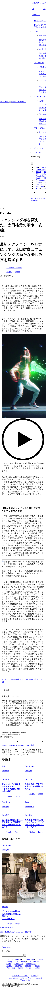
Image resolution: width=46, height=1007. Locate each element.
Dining (32, 832)
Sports (17, 272)
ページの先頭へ (6, 928)
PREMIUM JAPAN (20, 976)
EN (44, 9)
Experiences (16, 959)
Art (37, 174)
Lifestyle (18, 966)
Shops (38, 188)
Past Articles (6, 947)
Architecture (40, 176)
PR (37, 167)
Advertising (13, 978)
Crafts (38, 178)
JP (33, 9)
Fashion (39, 184)
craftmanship (41, 170)
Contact (39, 978)
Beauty (37, 966)
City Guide (19, 964)
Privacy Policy (26, 978)
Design (9, 923)
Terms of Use (25, 980)
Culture (37, 968)
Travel (38, 172)
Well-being (40, 186)
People (38, 182)
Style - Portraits (16, 268)
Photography (41, 180)
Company (34, 976)
